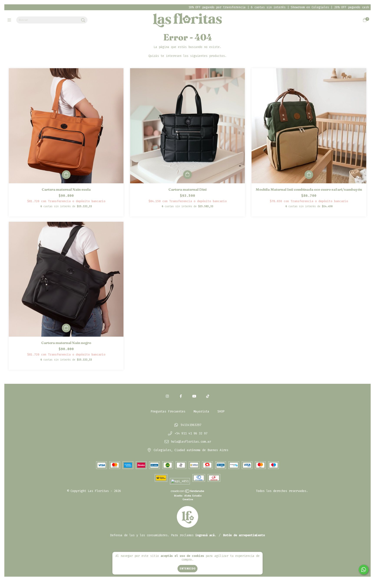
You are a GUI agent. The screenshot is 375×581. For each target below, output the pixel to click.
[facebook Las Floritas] (181, 396)
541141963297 (191, 425)
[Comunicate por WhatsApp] (363, 569)
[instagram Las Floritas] (167, 396)
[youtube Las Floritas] (194, 396)
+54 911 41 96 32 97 (190, 433)
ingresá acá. (205, 535)
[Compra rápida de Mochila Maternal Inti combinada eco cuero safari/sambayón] (308, 174)
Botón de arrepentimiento (244, 535)
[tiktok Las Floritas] (208, 396)
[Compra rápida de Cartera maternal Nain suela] (66, 174)
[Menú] (10, 20)
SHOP (220, 411)
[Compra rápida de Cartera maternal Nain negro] (66, 328)
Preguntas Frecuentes (168, 411)
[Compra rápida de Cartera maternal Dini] (187, 174)
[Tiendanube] (187, 492)
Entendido (187, 568)
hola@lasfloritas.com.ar (191, 442)
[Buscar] (83, 20)
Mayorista (201, 411)
